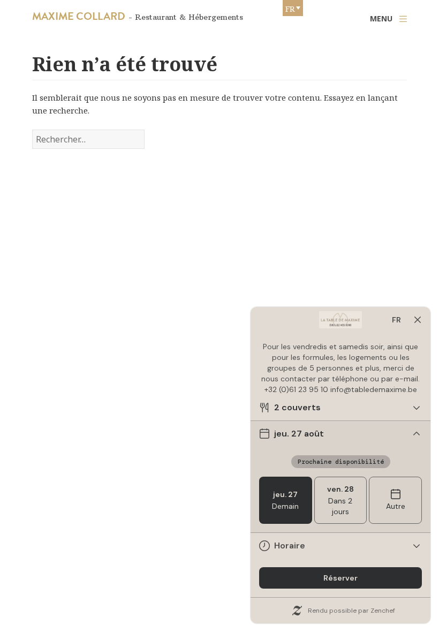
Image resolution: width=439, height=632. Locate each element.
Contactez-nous (94, 610)
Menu (381, 18)
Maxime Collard (78, 16)
